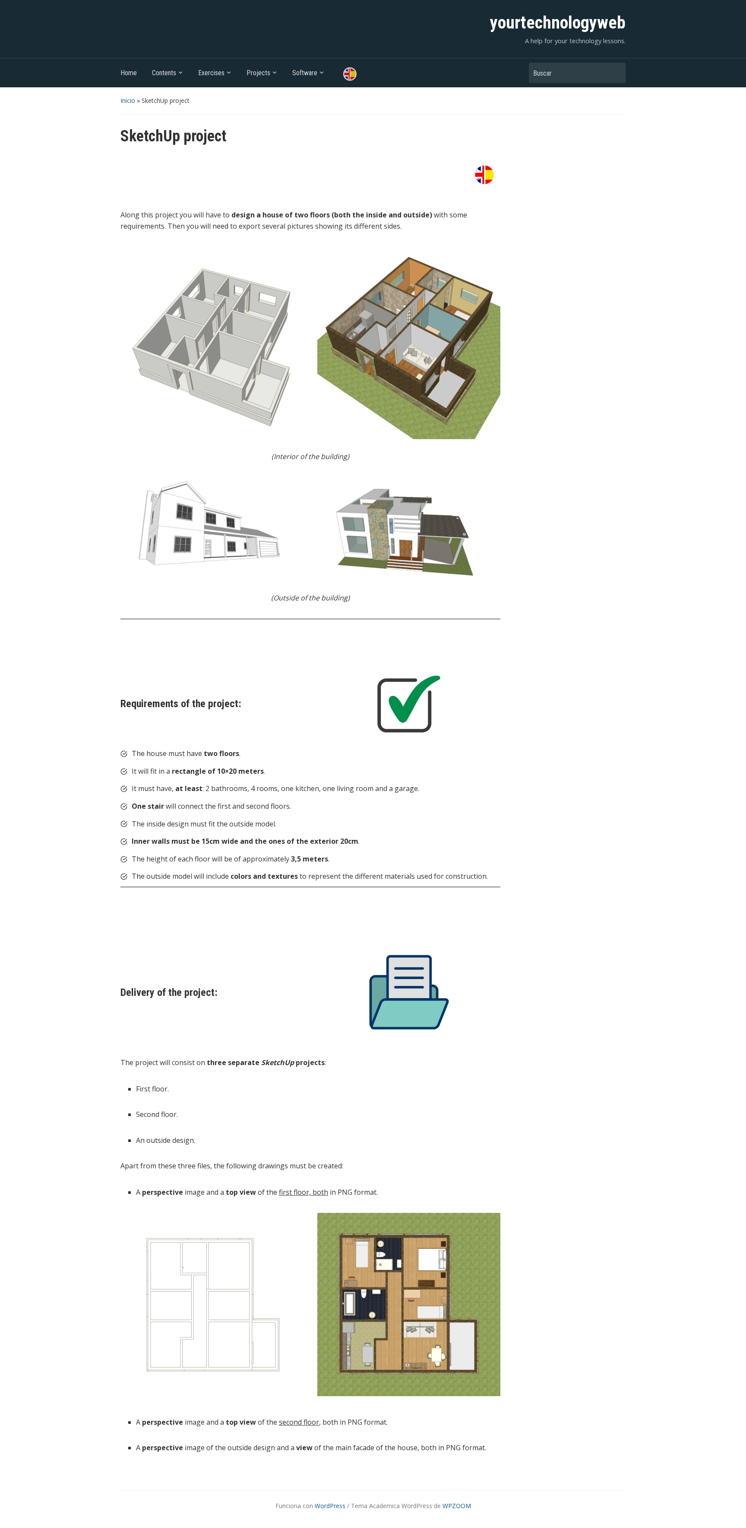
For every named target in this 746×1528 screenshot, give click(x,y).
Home (128, 73)
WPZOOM (457, 1506)
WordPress (330, 1506)
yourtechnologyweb (558, 23)
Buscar (614, 73)
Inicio (127, 100)
